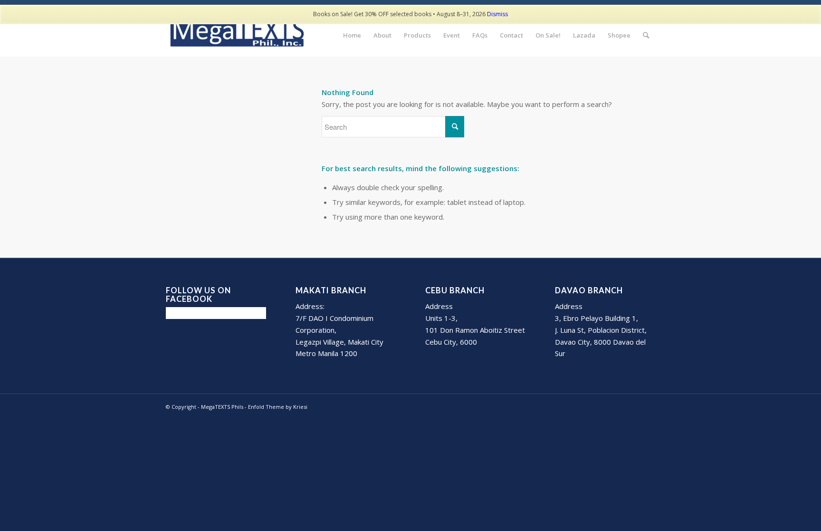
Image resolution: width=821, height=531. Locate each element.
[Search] (646, 35)
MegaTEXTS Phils (222, 406)
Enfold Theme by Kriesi (277, 406)
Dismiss (497, 14)
